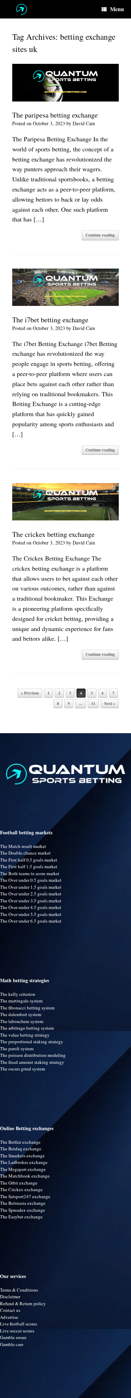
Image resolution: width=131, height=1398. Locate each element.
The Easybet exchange (21, 1216)
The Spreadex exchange (22, 1210)
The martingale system (21, 1001)
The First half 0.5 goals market (28, 860)
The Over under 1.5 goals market (30, 887)
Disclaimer (10, 1296)
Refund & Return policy (23, 1303)
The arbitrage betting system (27, 1028)
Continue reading (100, 235)
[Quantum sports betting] (21, 9)
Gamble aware (13, 1337)
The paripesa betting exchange (55, 115)
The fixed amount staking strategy (32, 1062)
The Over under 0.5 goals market (30, 880)
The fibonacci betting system (27, 1008)
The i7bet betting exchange (50, 319)
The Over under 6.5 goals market (30, 921)
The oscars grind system (22, 1069)
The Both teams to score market (29, 873)
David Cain (84, 123)
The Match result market (23, 846)
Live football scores (18, 1324)
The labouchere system (21, 1021)
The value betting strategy (25, 1035)
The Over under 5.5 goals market (30, 914)
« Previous (30, 693)
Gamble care (11, 1344)
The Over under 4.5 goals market (30, 907)
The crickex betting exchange (53, 534)
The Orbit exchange (18, 1183)
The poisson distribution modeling (33, 1055)
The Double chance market (25, 853)
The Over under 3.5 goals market (30, 900)
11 (93, 703)
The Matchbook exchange (25, 1176)
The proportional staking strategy (31, 1041)
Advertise (9, 1317)
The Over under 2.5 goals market (30, 893)
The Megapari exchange (23, 1169)
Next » (109, 703)
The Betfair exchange (20, 1142)
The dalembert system (20, 1014)
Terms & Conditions (19, 1290)
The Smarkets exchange (22, 1155)
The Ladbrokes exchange (24, 1162)
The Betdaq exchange (20, 1148)
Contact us (10, 1310)
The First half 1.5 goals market (28, 866)
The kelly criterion (17, 994)
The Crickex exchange (21, 1189)
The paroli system (17, 1048)
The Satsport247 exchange (25, 1196)
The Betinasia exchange (22, 1203)
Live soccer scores (17, 1331)
